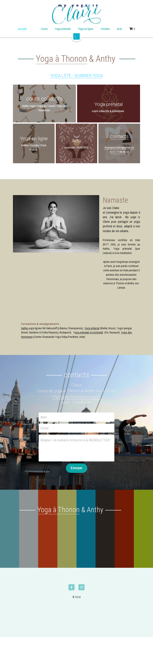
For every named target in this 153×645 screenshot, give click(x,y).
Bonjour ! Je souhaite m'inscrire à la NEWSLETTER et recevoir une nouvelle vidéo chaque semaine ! (75, 424)
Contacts (119, 136)
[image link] (76, 14)
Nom (44, 401)
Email (44, 412)
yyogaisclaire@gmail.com (78, 380)
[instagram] (81, 571)
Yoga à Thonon (61, 58)
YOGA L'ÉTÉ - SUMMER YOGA (76, 75)
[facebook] (72, 571)
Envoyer (76, 452)
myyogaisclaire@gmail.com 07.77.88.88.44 (119, 147)
